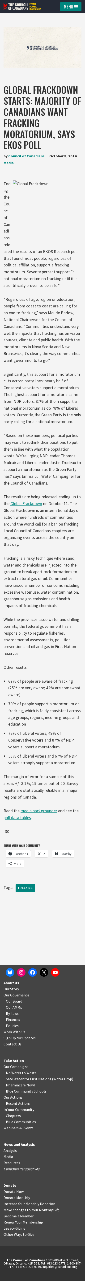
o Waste (30, 1072)
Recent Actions (18, 1103)
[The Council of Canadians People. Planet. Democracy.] (22, 6)
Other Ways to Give (19, 1234)
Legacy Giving (15, 1228)
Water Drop (62, 1079)
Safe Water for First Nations (28, 1079)
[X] (44, 972)
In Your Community (19, 1109)
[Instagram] (21, 972)
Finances (13, 1019)
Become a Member (19, 1216)
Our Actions (13, 1097)
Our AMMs (14, 1007)
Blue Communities (21, 1121)
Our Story (11, 989)
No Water (14, 1072)
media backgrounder (39, 810)
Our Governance (16, 995)
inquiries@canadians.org (59, 1267)
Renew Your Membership (23, 1222)
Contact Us (12, 1044)
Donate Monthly (17, 1197)
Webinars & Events (19, 1128)
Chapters (13, 1115)
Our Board (14, 1001)
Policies (12, 1025)
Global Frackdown (26, 503)
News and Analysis (19, 1144)
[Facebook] (32, 972)
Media (9, 162)
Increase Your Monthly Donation (29, 1203)
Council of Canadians (26, 156)
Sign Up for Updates (20, 1038)
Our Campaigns (16, 1066)
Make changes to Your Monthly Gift (31, 1210)
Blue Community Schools (26, 1091)
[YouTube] (55, 972)
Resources (12, 1162)
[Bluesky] (10, 972)
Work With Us (14, 1031)
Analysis (10, 1150)
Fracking (25, 888)
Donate (10, 1185)
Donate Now (14, 1191)
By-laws (12, 1013)
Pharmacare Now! (20, 1085)
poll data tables (17, 817)
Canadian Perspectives (21, 1169)
